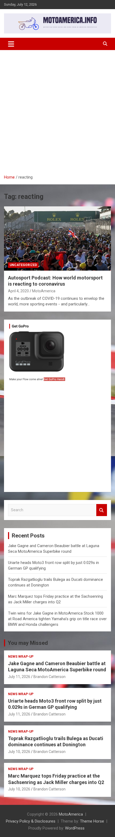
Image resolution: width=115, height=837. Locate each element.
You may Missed (28, 643)
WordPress (75, 828)
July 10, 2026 (19, 751)
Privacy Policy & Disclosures (30, 821)
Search (101, 510)
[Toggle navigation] (11, 44)
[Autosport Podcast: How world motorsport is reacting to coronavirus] (57, 238)
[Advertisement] (57, 114)
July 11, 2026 (19, 677)
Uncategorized (23, 265)
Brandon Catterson (49, 677)
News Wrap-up (20, 656)
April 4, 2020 (18, 291)
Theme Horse (92, 821)
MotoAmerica (43, 291)
